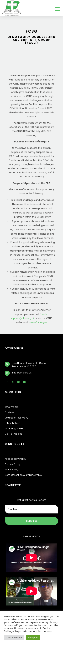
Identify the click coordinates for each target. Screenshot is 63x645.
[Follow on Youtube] (24, 382)
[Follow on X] (12, 382)
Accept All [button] (33, 637)
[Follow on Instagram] (18, 382)
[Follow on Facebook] (7, 382)
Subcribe (31, 521)
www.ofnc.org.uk (38, 322)
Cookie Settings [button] (14, 637)
